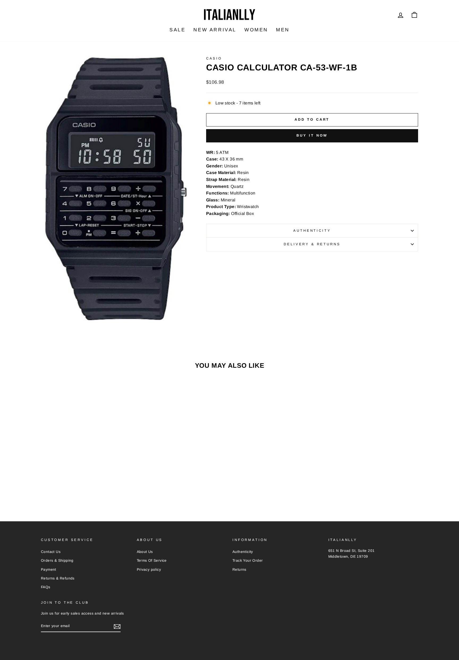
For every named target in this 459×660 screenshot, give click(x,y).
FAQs (45, 587)
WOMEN (256, 29)
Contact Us (51, 552)
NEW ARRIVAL (214, 29)
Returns (239, 570)
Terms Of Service (152, 560)
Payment (48, 570)
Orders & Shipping (57, 560)
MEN (283, 29)
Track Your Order (247, 560)
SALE (177, 29)
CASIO (214, 58)
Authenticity (312, 230)
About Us (145, 552)
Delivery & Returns (312, 244)
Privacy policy (149, 570)
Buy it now (312, 135)
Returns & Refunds (58, 578)
